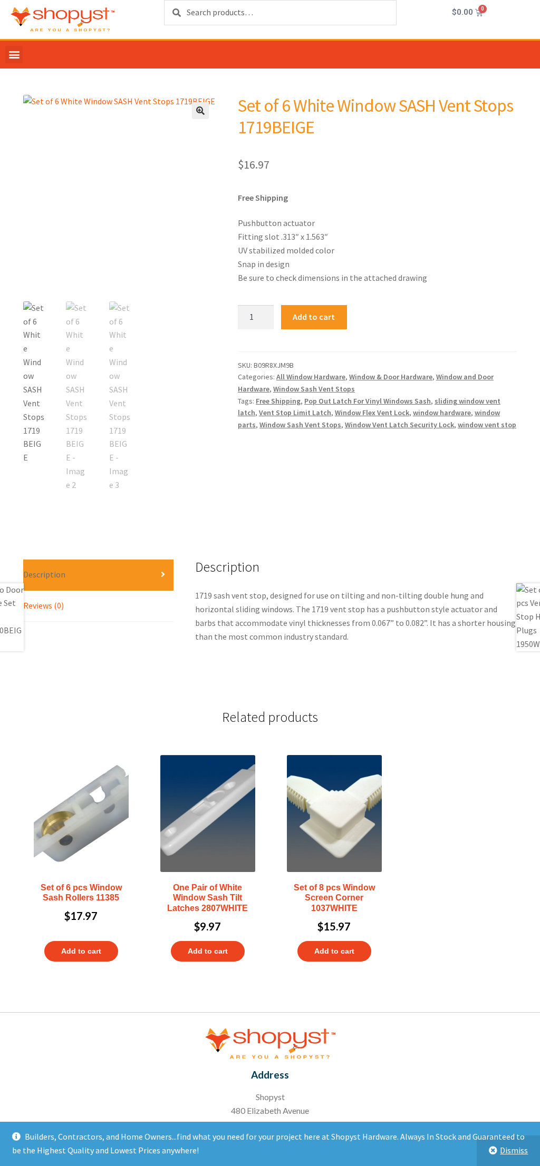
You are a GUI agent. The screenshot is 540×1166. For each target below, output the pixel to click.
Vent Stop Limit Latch (295, 412)
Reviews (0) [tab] (43, 605)
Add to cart (314, 316)
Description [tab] (44, 574)
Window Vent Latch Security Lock (399, 424)
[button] (14, 54)
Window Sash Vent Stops (314, 389)
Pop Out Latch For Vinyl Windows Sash (367, 401)
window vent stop (487, 424)
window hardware (442, 412)
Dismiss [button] (514, 1150)
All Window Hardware (310, 376)
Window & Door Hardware (390, 376)
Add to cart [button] (81, 951)
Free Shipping (278, 401)
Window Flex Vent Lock (372, 412)
